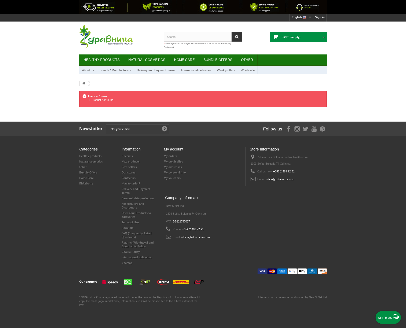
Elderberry (86, 183)
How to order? (131, 183)
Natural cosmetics (146, 60)
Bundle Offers (217, 60)
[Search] (237, 37)
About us (88, 70)
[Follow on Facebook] (288, 128)
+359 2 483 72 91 (284, 171)
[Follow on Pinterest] (322, 128)
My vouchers (172, 178)
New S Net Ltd (318, 297)
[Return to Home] (84, 83)
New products (131, 161)
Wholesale (248, 70)
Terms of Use (130, 222)
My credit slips (173, 161)
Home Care (184, 60)
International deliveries (196, 70)
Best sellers (129, 167)
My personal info (175, 172)
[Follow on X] (305, 128)
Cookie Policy (131, 251)
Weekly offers (226, 70)
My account (173, 149)
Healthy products (102, 60)
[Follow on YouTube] (314, 128)
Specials (127, 156)
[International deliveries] (203, 7)
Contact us (129, 178)
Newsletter (91, 128)
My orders (170, 156)
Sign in (320, 17)
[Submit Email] (164, 129)
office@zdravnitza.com (280, 179)
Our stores (128, 172)
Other (247, 60)
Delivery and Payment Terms (156, 70)
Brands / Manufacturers (115, 70)
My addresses (173, 167)
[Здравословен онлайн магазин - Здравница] (118, 37)
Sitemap (127, 262)
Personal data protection (138, 198)
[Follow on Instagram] (297, 128)
